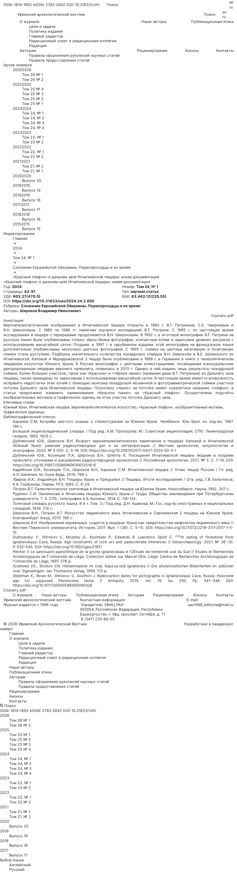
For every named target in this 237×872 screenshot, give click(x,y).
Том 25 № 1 (32, 103)
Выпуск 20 (31, 180)
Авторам (136, 595)
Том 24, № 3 (33, 122)
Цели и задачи (42, 26)
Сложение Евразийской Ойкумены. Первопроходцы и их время (72, 267)
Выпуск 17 (31, 209)
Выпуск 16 (31, 219)
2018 (17, 195)
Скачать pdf (222, 315)
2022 (17, 147)
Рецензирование (152, 50)
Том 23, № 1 (33, 137)
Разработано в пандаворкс (209, 624)
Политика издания (46, 31)
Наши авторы (153, 21)
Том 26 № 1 (32, 74)
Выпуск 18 (31, 200)
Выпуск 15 (31, 228)
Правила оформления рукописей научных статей (74, 55)
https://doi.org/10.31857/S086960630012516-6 (54, 465)
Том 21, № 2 (33, 166)
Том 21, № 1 (32, 171)
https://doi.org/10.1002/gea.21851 (72, 546)
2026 (17, 69)
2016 (17, 214)
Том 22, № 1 (33, 151)
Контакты (225, 50)
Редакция (38, 45)
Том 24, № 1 (33, 113)
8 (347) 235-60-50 (98, 619)
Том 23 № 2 (33, 142)
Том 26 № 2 (33, 79)
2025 (17, 84)
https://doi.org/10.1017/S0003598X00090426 (52, 585)
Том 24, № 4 (33, 127)
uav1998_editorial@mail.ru (211, 604)
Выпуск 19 (31, 190)
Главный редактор (46, 36)
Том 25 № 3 (33, 94)
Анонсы (192, 50)
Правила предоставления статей (59, 60)
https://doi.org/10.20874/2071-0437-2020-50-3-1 (132, 450)
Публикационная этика (212, 21)
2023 (17, 132)
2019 (17, 185)
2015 (17, 224)
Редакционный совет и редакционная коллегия (72, 40)
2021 (17, 161)
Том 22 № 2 (33, 156)
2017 (17, 204)
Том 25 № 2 (33, 98)
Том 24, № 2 (33, 118)
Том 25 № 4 (33, 89)
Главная (20, 238)
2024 (17, 108)
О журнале (22, 595)
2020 (17, 176)
